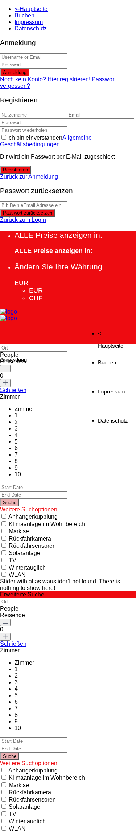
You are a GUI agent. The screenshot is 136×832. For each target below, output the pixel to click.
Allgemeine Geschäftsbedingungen (46, 141)
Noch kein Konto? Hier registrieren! (45, 79)
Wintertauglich (27, 567)
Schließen (13, 390)
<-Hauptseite (31, 9)
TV (12, 560)
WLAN (17, 575)
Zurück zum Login (23, 220)
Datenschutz (31, 28)
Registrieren (15, 169)
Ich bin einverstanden (46, 141)
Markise (19, 531)
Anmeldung (14, 72)
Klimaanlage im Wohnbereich (47, 524)
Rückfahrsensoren (32, 546)
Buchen (24, 15)
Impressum (29, 22)
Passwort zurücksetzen (27, 213)
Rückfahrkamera (30, 538)
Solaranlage (24, 553)
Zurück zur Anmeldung (29, 177)
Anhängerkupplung (33, 517)
